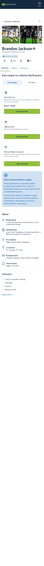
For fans (31, 82)
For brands (12, 82)
